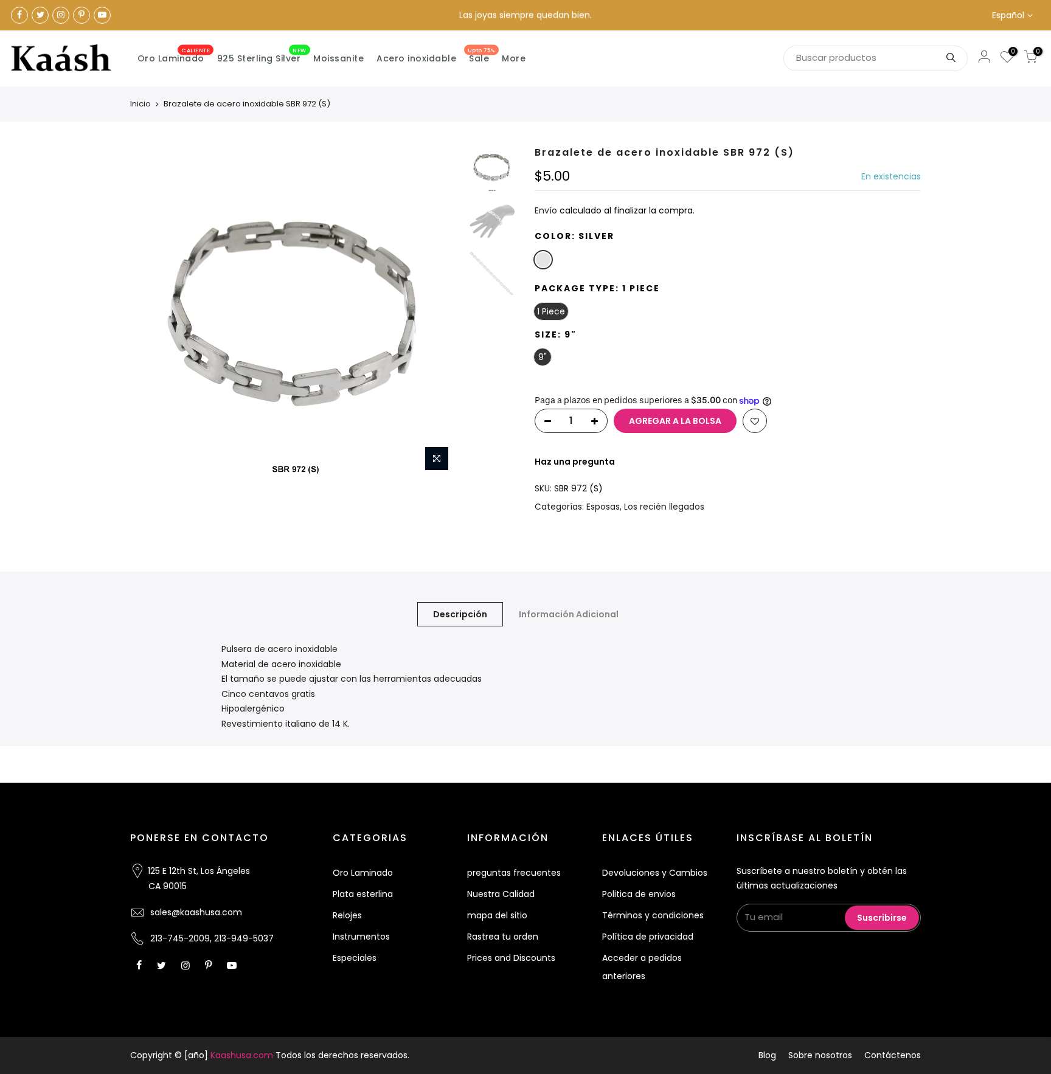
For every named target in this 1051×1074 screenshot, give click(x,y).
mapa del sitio (497, 915)
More (514, 58)
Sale (481, 56)
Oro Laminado (173, 56)
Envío (546, 210)
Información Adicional (569, 614)
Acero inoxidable (416, 58)
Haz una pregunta (575, 462)
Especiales (354, 958)
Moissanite (338, 58)
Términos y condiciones (653, 915)
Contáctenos (892, 1055)
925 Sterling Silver (262, 56)
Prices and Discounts (511, 958)
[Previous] (151, 311)
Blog (767, 1055)
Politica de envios (639, 894)
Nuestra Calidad (501, 894)
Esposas (603, 507)
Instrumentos (361, 936)
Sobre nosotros (820, 1055)
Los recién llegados (664, 507)
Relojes (347, 915)
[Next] (440, 311)
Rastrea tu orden (502, 936)
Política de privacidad (647, 936)
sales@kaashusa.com (196, 912)
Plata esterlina (363, 894)
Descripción (460, 614)
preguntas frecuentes (514, 873)
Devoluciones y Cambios (654, 873)
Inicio (140, 103)
